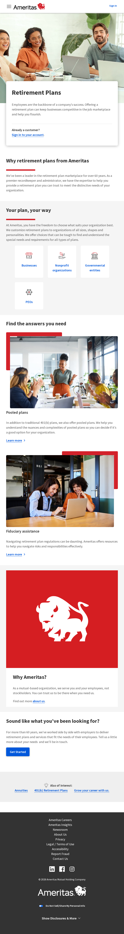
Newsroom (60, 830)
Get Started (18, 752)
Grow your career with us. (91, 790)
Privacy (60, 839)
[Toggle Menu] (9, 6)
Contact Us (60, 859)
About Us (60, 834)
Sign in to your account (28, 135)
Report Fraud (60, 854)
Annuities (21, 790)
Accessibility (60, 849)
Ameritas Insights (60, 825)
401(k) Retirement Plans (51, 790)
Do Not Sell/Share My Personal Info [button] (65, 905)
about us (39, 701)
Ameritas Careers (60, 820)
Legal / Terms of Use (60, 844)
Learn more (14, 440)
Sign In (113, 5)
